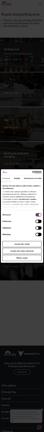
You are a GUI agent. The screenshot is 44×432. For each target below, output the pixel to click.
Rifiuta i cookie (22, 258)
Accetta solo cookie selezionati (22, 251)
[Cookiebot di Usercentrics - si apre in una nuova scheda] (32, 172)
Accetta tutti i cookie (22, 244)
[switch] (39, 221)
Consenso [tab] (6, 178)
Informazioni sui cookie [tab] (33, 178)
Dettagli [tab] (17, 178)
